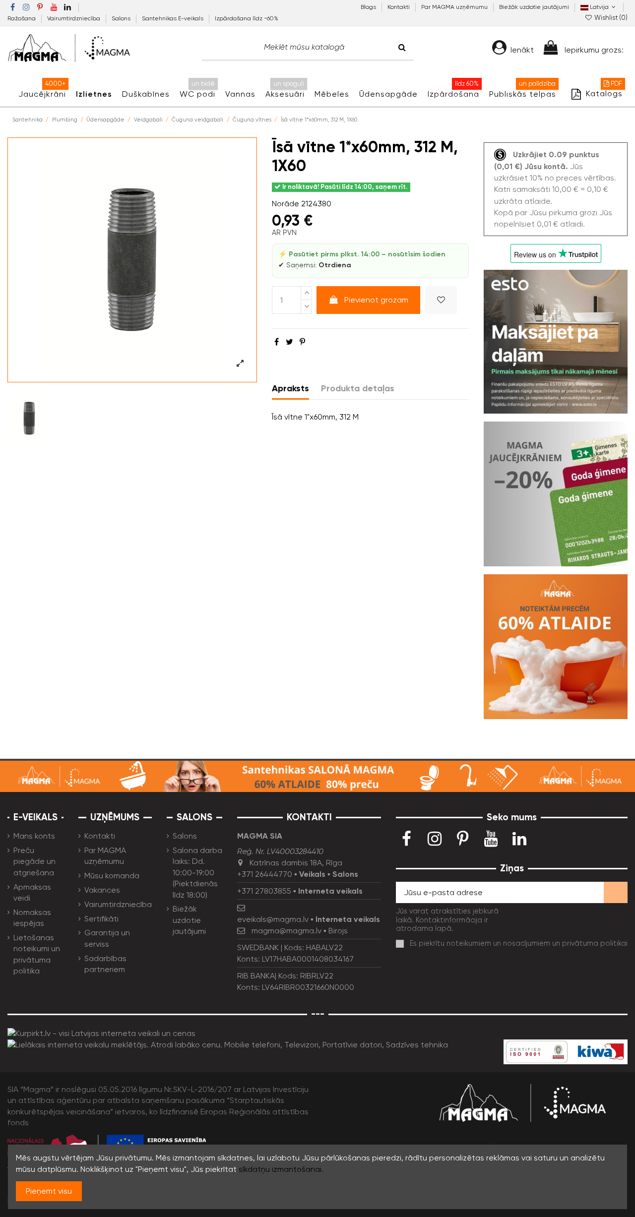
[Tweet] (289, 342)
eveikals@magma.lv (273, 919)
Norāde (285, 203)
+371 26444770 (264, 874)
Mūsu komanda (111, 875)
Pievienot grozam (376, 299)
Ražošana (22, 18)
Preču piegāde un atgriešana (34, 861)
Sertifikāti (101, 918)
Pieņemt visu (49, 1191)
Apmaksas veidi (32, 892)
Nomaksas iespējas (32, 918)
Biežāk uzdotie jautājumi (534, 6)
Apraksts (290, 388)
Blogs (369, 6)
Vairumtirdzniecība (74, 18)
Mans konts (34, 836)
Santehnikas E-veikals (173, 18)
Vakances (102, 890)
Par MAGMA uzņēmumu (455, 6)
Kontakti (399, 6)
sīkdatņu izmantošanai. (281, 1169)
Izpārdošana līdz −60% (246, 18)
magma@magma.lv (286, 930)
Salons (122, 18)
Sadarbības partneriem (105, 964)
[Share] (276, 342)
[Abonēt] (616, 892)
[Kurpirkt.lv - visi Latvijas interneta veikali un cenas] (101, 1032)
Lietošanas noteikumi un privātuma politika (36, 954)
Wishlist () (610, 17)
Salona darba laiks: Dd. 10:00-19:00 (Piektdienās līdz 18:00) (197, 873)
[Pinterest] (302, 342)
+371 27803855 (264, 891)
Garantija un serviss (107, 938)
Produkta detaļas (357, 388)
